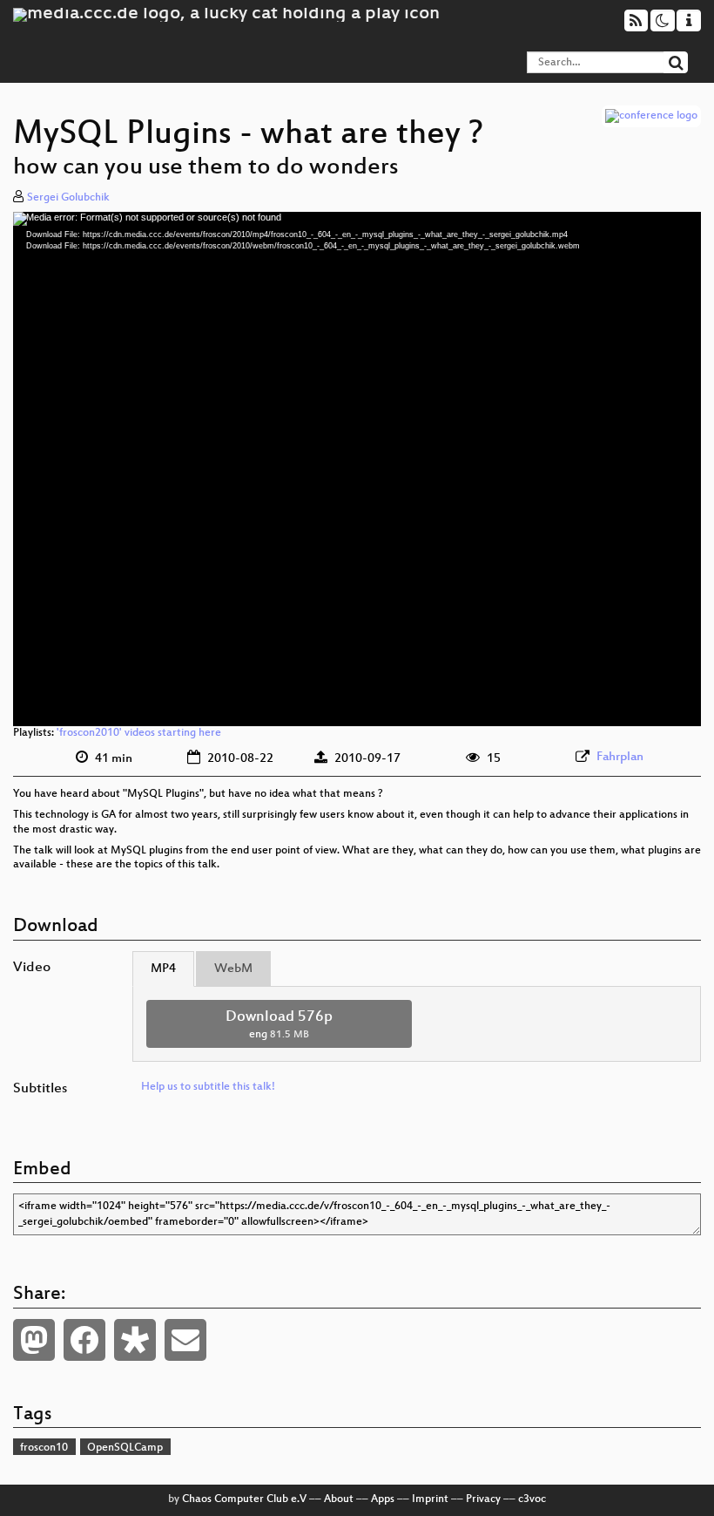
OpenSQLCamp (125, 1448)
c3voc (532, 1499)
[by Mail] (185, 1340)
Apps (382, 1499)
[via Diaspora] (135, 1340)
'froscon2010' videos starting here (139, 733)
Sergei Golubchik (68, 198)
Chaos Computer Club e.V (244, 1499)
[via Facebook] (84, 1340)
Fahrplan (619, 757)
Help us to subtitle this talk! (208, 1087)
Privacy (483, 1499)
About (339, 1499)
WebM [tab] (233, 969)
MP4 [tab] (163, 969)
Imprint (430, 1499)
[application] (357, 469)
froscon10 (44, 1448)
